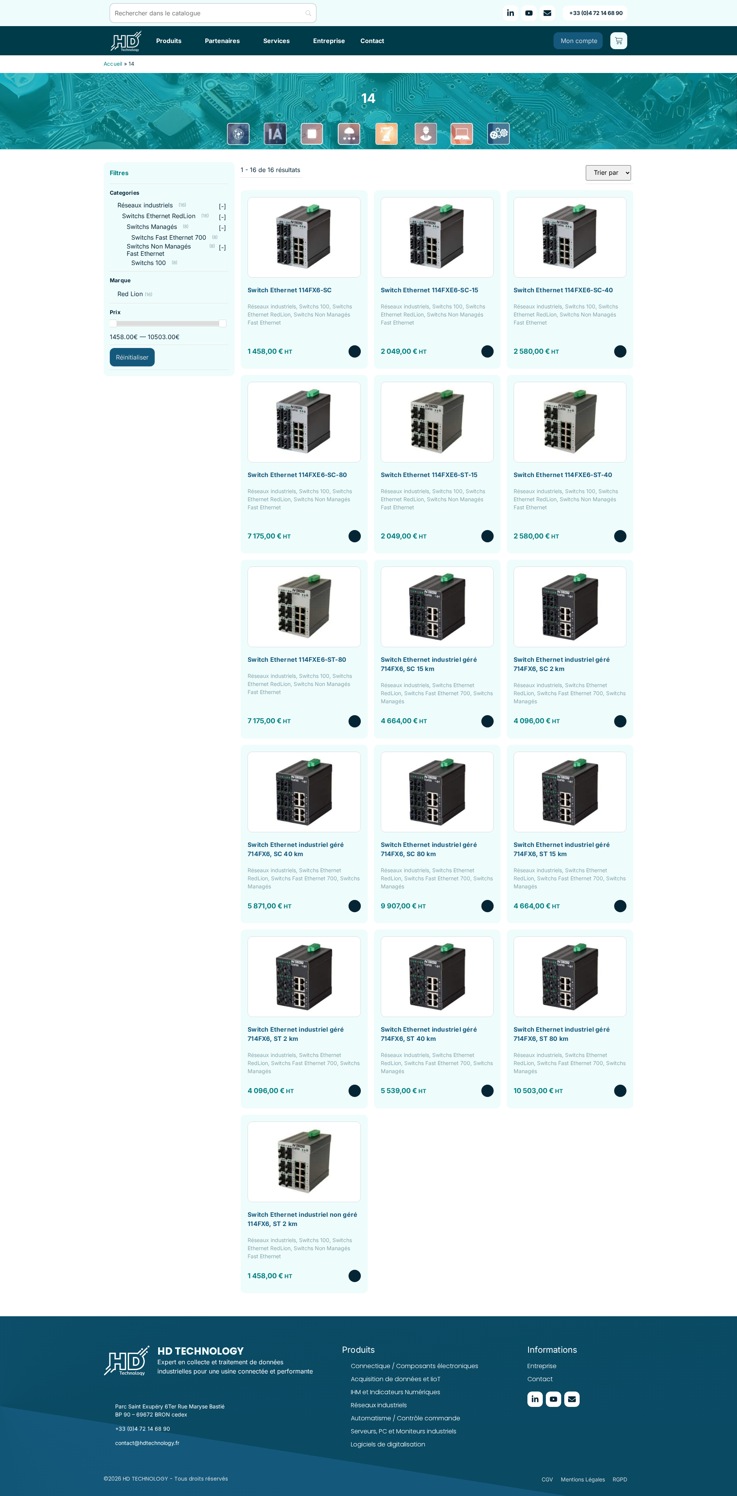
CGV (547, 1479)
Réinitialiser (132, 357)
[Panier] (618, 40)
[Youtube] (529, 13)
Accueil (113, 64)
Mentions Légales (583, 1479)
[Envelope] (547, 13)
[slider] (113, 323)
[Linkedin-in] (510, 13)
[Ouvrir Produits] (186, 41)
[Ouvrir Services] (295, 41)
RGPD (620, 1479)
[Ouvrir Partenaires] (245, 41)
